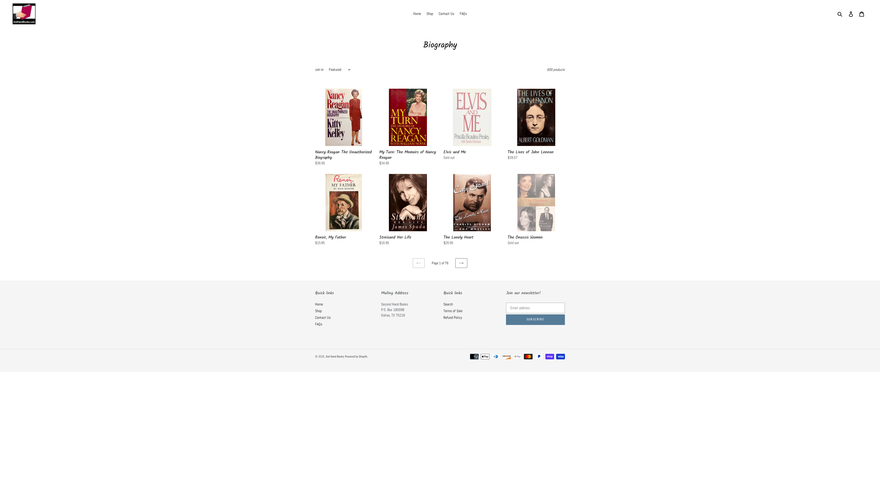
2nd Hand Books (335, 356)
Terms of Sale (452, 310)
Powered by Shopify (356, 356)
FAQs (318, 324)
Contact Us (323, 317)
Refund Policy (452, 317)
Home (319, 304)
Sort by (319, 70)
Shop (318, 310)
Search (448, 304)
